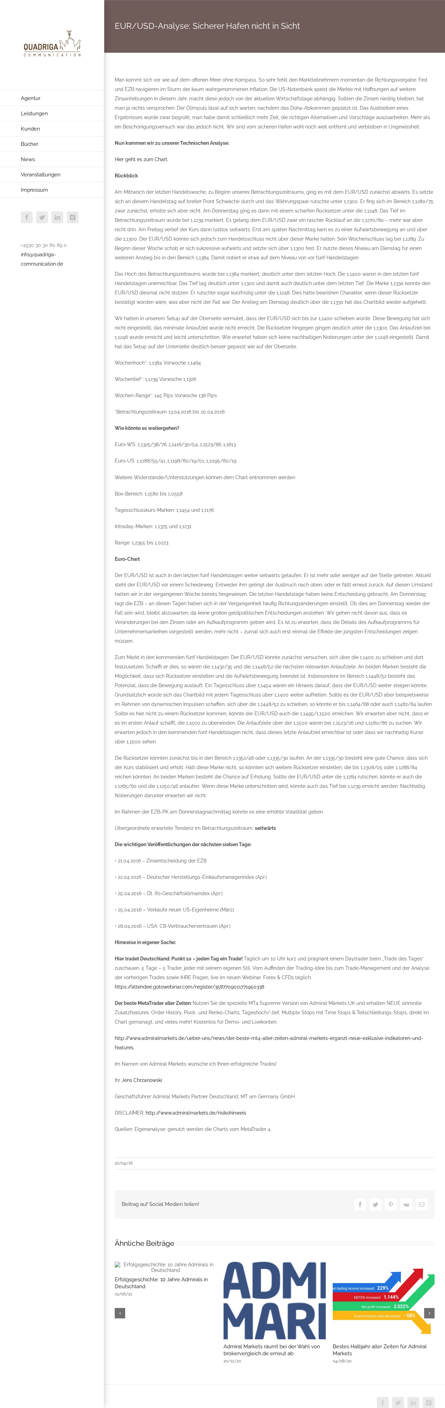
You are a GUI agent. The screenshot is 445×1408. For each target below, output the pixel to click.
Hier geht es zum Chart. (141, 159)
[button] (120, 1313)
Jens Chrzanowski (142, 1080)
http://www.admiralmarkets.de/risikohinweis (196, 1113)
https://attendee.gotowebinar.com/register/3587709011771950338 (189, 987)
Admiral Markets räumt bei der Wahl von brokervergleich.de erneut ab (272, 1350)
